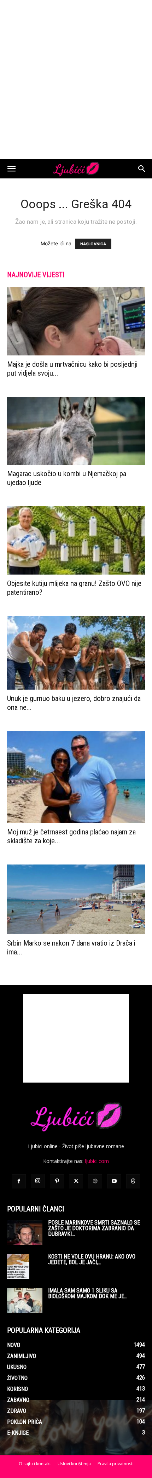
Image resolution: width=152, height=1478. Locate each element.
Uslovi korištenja (74, 1464)
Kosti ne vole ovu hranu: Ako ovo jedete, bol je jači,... (91, 1259)
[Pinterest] (57, 1181)
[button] (11, 168)
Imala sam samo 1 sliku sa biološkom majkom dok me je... (87, 1293)
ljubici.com (97, 1161)
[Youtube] (114, 1181)
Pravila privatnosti (116, 1464)
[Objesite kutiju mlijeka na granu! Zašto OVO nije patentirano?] (76, 540)
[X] (76, 1181)
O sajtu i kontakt (35, 1464)
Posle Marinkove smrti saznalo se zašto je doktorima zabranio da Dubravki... (94, 1228)
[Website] (95, 1181)
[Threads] (133, 1181)
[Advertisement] (76, 80)
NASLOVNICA (93, 243)
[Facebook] (19, 1181)
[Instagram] (38, 1181)
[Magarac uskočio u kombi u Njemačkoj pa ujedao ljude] (76, 431)
